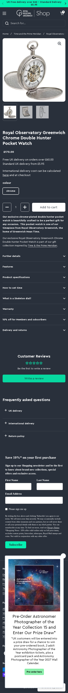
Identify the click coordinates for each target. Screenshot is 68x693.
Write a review (34, 378)
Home (6, 34)
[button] (61, 13)
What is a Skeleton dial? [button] (17, 298)
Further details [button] (11, 256)
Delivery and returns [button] (15, 330)
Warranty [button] (8, 309)
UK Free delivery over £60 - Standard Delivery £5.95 (34, 3)
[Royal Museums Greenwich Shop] (33, 13)
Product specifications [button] (16, 277)
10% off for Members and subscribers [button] (24, 319)
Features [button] (8, 267)
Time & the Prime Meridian (42, 245)
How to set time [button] (12, 288)
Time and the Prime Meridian (27, 34)
